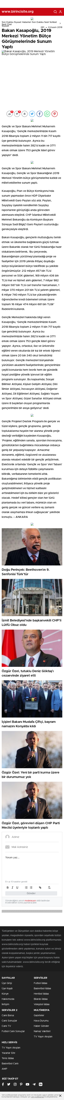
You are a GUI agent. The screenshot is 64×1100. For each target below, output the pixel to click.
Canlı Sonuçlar (9, 1021)
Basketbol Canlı (10, 1063)
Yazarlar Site (8, 1053)
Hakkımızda (8, 999)
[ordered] (26, 887)
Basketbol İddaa (42, 988)
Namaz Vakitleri (42, 1031)
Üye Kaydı (7, 988)
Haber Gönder (41, 1026)
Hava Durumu (41, 1021)
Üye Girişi (7, 983)
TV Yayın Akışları (43, 1036)
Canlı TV (6, 1026)
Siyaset (5, 26)
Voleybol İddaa (41, 1004)
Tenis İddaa (8, 1058)
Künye (5, 994)
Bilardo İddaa (40, 999)
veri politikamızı (37, 1097)
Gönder (31, 893)
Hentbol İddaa (41, 994)
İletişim (5, 1004)
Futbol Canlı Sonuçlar (13, 1031)
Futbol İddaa (40, 983)
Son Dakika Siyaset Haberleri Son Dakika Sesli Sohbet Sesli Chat (29, 23)
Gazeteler (39, 1015)
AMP (4, 1069)
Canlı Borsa (8, 1015)
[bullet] (31, 887)
